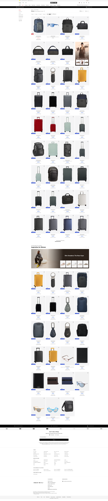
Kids (26, 2)
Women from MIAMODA (57, 469)
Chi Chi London (46, 461)
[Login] (81, 2)
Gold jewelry (45, 456)
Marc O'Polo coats (56, 451)
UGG (34, 463)
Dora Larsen (66, 461)
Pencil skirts (45, 455)
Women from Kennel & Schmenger (68, 470)
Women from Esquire (36, 470)
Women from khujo (46, 469)
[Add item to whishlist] (44, 17)
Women (20, 2)
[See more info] (38, 40)
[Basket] (88, 2)
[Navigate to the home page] (38, 479)
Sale (36, 14)
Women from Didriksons (57, 470)
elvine (55, 462)
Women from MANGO (36, 469)
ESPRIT (45, 462)
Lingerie (55, 452)
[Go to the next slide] (88, 247)
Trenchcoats (66, 452)
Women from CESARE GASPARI (68, 469)
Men (23, 2)
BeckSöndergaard (35, 461)
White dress (45, 452)
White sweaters (66, 451)
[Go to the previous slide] (84, 247)
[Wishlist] (86, 2)
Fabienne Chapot (46, 463)
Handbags (34, 452)
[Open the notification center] (84, 2)
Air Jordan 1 (34, 451)
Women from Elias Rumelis (47, 470)
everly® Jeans (66, 455)
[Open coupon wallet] (79, 2)
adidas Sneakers (46, 451)
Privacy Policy (41, 443)
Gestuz (65, 463)
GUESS (55, 463)
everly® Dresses (35, 456)
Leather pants (56, 455)
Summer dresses (66, 456)
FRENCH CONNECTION (67, 462)
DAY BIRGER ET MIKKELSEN (36, 462)
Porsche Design (36, 9)
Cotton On (55, 461)
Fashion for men (56, 456)
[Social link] (34, 482)
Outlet (20, 0)
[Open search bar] (77, 5)
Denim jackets (35, 455)
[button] (81, 11)
